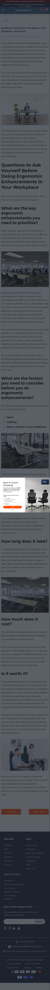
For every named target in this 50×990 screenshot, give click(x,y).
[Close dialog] (49, 478)
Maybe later (12, 509)
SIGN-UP (12, 507)
